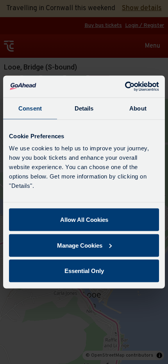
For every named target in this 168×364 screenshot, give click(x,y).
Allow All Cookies (84, 219)
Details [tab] (84, 108)
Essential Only (84, 271)
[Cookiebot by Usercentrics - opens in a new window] (125, 87)
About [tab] (138, 108)
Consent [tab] (30, 108)
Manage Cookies (79, 245)
